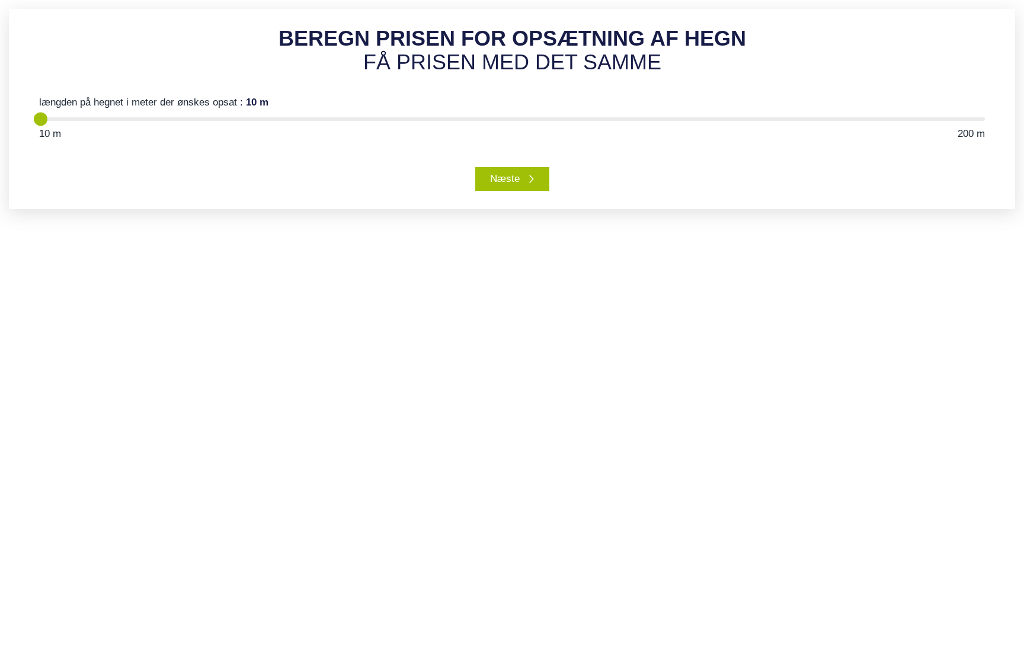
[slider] (40, 119)
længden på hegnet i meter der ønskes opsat (153, 102)
